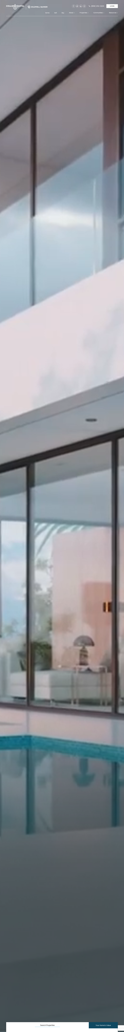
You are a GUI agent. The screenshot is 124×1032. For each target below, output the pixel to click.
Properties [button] (83, 13)
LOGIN (112, 6)
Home (47, 13)
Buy (63, 13)
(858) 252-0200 (97, 6)
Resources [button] (112, 13)
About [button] (71, 13)
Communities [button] (98, 13)
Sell (55, 13)
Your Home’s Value (103, 1025)
